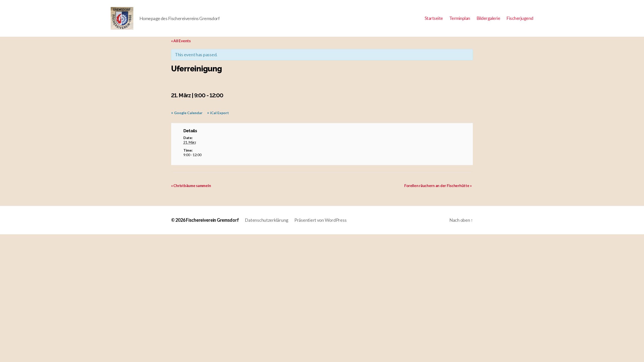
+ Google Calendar (187, 113)
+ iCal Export (218, 113)
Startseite (434, 18)
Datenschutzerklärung (266, 220)
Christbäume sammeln (191, 185)
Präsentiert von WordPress (320, 220)
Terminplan (459, 18)
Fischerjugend (519, 18)
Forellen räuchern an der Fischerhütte (438, 185)
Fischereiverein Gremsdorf (212, 220)
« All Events (181, 40)
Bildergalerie (488, 18)
